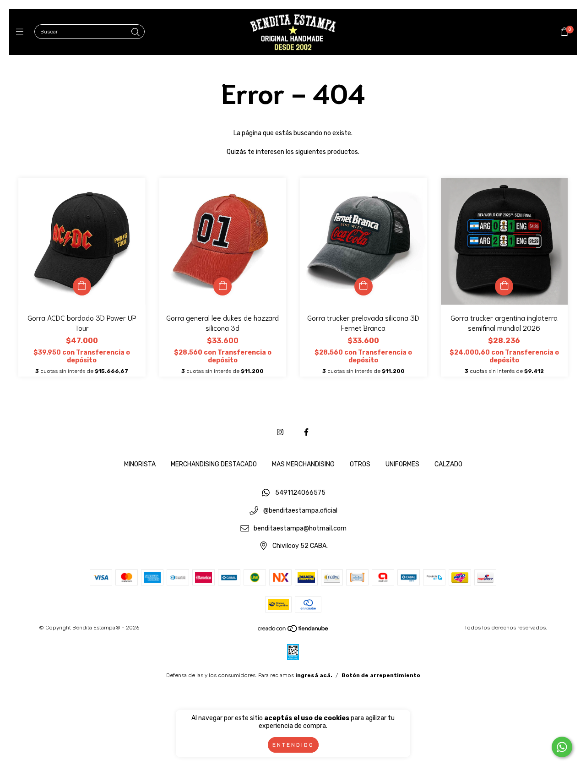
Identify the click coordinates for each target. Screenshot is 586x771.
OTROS (360, 464)
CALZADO (448, 464)
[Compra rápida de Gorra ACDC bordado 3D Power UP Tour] (82, 286)
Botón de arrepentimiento (381, 675)
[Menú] (21, 32)
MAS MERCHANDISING (303, 464)
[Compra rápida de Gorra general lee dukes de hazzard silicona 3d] (222, 286)
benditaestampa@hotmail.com (300, 528)
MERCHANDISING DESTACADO (214, 464)
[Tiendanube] (293, 631)
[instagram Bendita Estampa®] (280, 432)
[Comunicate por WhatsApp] (562, 747)
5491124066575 (300, 493)
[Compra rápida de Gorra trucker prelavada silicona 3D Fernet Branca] (363, 286)
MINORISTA (140, 464)
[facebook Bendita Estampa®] (306, 432)
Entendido (293, 745)
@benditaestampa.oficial (300, 511)
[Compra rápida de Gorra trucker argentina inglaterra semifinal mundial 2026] (504, 286)
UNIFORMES (402, 464)
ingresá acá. (313, 675)
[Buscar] (135, 32)
